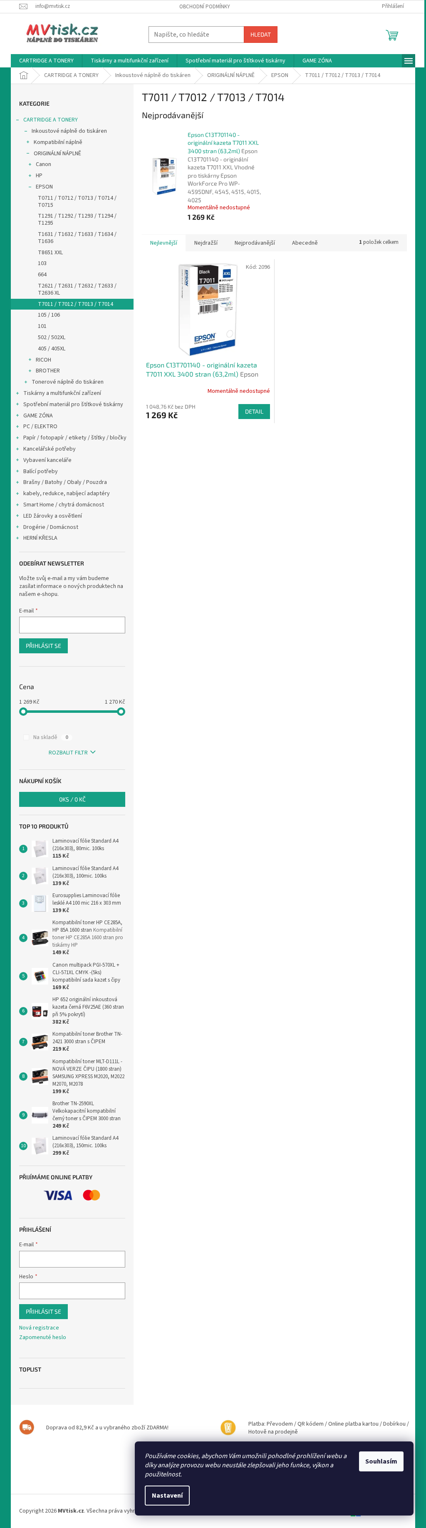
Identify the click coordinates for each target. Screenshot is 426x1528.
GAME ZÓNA (38, 416)
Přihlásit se (43, 645)
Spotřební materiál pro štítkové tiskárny (73, 404)
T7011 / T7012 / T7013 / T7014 (75, 304)
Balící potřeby (40, 471)
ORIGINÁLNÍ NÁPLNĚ (57, 153)
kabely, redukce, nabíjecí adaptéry (66, 493)
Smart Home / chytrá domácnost (63, 505)
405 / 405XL (51, 349)
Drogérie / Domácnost (50, 527)
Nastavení (167, 1495)
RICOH (43, 360)
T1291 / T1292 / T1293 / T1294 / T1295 (77, 219)
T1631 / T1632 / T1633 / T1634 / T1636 (77, 238)
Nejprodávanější (255, 243)
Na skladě (50, 737)
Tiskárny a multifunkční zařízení (62, 393)
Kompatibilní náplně (58, 142)
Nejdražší (206, 243)
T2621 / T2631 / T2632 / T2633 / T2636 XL (77, 289)
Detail (254, 411)
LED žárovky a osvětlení (52, 516)
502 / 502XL (51, 337)
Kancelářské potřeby (49, 449)
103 (42, 263)
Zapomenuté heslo (42, 1338)
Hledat (260, 34)
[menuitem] (46, 60)
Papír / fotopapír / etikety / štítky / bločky (74, 438)
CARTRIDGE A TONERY (50, 120)
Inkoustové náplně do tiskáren (69, 131)
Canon (43, 164)
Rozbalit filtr (68, 753)
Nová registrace (39, 1328)
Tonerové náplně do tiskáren (68, 382)
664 (42, 274)
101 (42, 326)
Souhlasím (381, 1461)
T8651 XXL (50, 252)
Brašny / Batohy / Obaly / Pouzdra (65, 482)
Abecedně (305, 243)
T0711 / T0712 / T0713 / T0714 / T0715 (77, 201)
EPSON (44, 187)
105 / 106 (49, 315)
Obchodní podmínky (204, 6)
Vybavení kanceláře (47, 460)
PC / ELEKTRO (40, 426)
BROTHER (48, 371)
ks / (72, 799)
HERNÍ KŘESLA (40, 538)
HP (39, 175)
